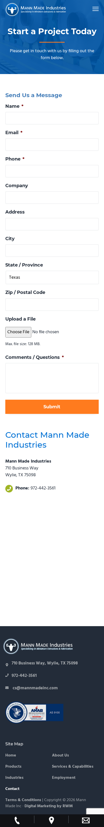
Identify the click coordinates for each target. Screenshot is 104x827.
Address (15, 212)
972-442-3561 (43, 488)
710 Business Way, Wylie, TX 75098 (45, 663)
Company (16, 185)
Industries (14, 778)
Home (10, 755)
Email (13, 132)
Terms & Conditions (23, 800)
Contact (12, 789)
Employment (63, 778)
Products (13, 767)
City (10, 238)
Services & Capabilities (72, 767)
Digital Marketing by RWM (48, 806)
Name (14, 106)
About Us (60, 755)
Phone (14, 159)
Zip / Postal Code (25, 292)
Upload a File (20, 319)
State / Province (24, 265)
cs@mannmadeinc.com (35, 688)
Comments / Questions (34, 357)
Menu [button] (90, 8)
